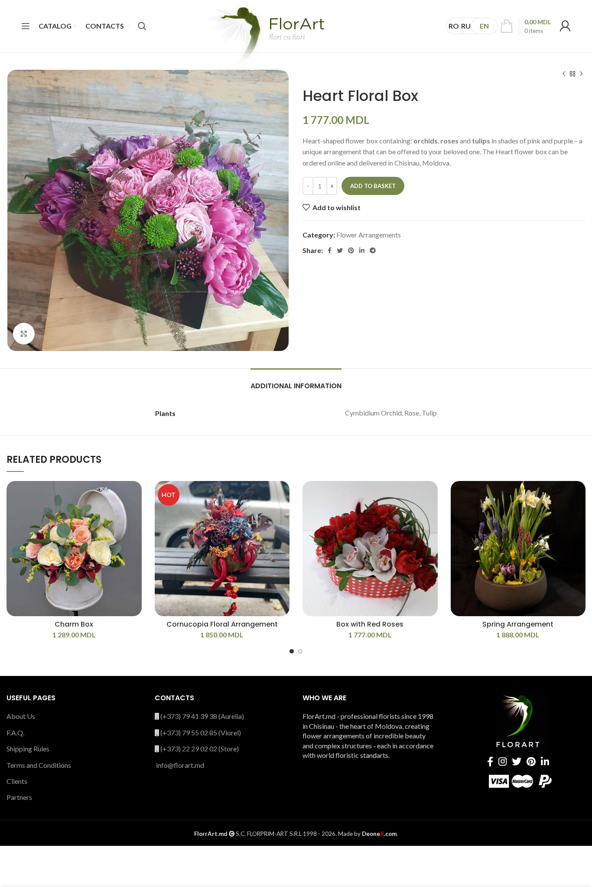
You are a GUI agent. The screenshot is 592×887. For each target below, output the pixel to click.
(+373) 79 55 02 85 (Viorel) (200, 732)
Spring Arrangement (517, 624)
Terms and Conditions (39, 765)
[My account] (565, 26)
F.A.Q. (15, 732)
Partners (19, 797)
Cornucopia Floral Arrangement (222, 624)
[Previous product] (563, 74)
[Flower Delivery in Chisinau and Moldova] (264, 39)
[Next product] (581, 74)
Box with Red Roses (369, 624)
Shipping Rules (28, 748)
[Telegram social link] (372, 250)
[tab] (296, 381)
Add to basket (373, 185)
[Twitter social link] (339, 250)
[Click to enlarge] (24, 333)
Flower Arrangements (368, 235)
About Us (21, 716)
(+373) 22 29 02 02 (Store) (199, 748)
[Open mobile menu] (25, 26)
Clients (17, 781)
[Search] (142, 26)
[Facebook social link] (329, 250)
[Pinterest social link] (351, 250)
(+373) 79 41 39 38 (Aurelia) (202, 716)
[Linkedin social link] (362, 250)
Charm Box (74, 624)
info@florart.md (180, 765)
